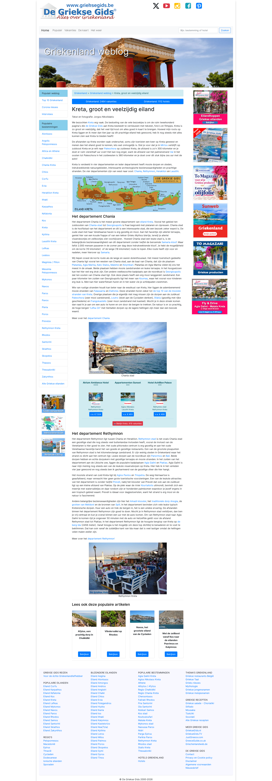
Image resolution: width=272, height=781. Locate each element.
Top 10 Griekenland (52, 100)
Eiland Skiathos (51, 727)
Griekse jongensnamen (198, 689)
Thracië (47, 750)
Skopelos (47, 355)
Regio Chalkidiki (146, 689)
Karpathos (47, 206)
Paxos (45, 300)
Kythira (45, 234)
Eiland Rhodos (51, 716)
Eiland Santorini (51, 723)
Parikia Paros (145, 737)
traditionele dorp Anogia (165, 501)
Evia (44, 185)
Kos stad (142, 713)
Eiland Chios (97, 696)
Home (45, 30)
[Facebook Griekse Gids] (188, 5)
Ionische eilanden (52, 761)
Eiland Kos (48, 696)
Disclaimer (191, 761)
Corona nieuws (50, 107)
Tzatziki (190, 713)
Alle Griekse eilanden (53, 383)
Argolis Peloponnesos (49, 142)
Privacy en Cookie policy (199, 757)
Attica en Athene (51, 151)
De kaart (83, 30)
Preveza (46, 321)
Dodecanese (50, 757)
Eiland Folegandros (101, 703)
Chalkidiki (47, 158)
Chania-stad (95, 225)
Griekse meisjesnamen (197, 693)
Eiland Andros (98, 686)
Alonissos (47, 133)
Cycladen (48, 754)
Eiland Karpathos (52, 689)
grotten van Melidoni (83, 504)
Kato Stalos (103, 264)
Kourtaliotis (147, 485)
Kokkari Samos (146, 710)
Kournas (143, 278)
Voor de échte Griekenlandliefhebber (63, 676)
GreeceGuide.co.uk (196, 740)
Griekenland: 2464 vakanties (101, 101)
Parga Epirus (145, 733)
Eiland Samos (50, 720)
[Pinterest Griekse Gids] (199, 5)
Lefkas (45, 248)
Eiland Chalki (98, 693)
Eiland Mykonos (51, 706)
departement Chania (99, 318)
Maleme (114, 264)
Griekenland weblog (100, 93)
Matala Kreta (145, 720)
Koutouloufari (145, 716)
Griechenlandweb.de (196, 744)
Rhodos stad (145, 744)
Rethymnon (149, 171)
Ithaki (45, 199)
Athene (141, 682)
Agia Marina (89, 264)
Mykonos (47, 279)
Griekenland (80, 93)
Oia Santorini (145, 706)
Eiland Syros (97, 754)
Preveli (116, 481)
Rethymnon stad (147, 438)
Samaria (105, 252)
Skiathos (46, 348)
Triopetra (139, 475)
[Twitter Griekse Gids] (156, 5)
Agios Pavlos (124, 475)
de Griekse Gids (94, 125)
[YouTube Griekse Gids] (167, 5)
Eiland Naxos (50, 710)
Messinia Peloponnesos (49, 271)
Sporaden (48, 764)
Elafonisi (113, 290)
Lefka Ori (95, 307)
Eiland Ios (96, 713)
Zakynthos (47, 376)
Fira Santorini (145, 703)
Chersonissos (145, 696)
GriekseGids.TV (194, 733)
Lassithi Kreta (49, 241)
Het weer (96, 30)
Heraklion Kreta (50, 192)
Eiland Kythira (98, 730)
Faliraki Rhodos (146, 699)
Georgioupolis (114, 225)
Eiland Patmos (98, 740)
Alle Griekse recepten (197, 720)
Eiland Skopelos (99, 747)
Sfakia (157, 297)
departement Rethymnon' (101, 538)
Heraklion (161, 171)
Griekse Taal (192, 679)
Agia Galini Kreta (147, 676)
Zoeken (225, 30)
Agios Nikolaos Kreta (149, 679)
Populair (57, 30)
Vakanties (70, 30)
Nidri (140, 730)
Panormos (156, 455)
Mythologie (192, 686)
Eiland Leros (97, 733)
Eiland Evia (97, 699)
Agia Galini (150, 462)
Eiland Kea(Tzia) (99, 727)
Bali (168, 455)
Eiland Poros (97, 744)
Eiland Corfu (50, 686)
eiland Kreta (146, 221)
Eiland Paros (50, 713)
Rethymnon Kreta (51, 328)
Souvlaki (190, 716)
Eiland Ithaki (97, 716)
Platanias (77, 264)
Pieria (45, 307)
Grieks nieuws (193, 682)
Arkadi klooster (138, 501)
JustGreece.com (194, 737)
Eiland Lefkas (50, 703)
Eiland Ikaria (97, 710)
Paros (45, 293)
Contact (190, 754)
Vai (171, 151)
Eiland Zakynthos (52, 730)
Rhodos (46, 335)
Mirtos (164, 145)
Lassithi (174, 171)
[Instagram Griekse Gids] (177, 5)
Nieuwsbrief (192, 767)
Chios (45, 171)
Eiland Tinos (97, 757)
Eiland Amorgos (99, 682)
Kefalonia (47, 213)
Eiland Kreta (49, 699)
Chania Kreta (49, 165)
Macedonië (49, 744)
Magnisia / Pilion (51, 262)
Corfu (45, 178)
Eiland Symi (97, 750)
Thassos (46, 362)
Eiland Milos (97, 737)
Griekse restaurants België (200, 676)
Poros (45, 314)
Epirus (46, 747)
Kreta (91, 122)
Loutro (114, 297)
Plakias (163, 462)
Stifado (189, 706)
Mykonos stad (145, 723)
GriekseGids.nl (193, 730)
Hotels (141, 761)
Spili (118, 504)
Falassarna (99, 290)
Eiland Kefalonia (51, 693)
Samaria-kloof (169, 242)
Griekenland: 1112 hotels (157, 101)
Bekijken (84, 654)
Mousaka (190, 710)
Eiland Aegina (98, 676)
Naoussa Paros (146, 727)
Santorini (46, 341)
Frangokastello (99, 301)
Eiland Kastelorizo (100, 723)
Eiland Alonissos (99, 679)
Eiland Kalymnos (99, 720)
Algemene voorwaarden (198, 764)
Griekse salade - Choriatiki (200, 703)
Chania (138, 171)
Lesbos (46, 255)
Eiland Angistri (98, 689)
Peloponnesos (50, 740)
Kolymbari (128, 264)
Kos (44, 220)
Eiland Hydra (98, 706)
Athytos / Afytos (147, 686)
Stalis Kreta (144, 747)
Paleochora (110, 148)
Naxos (45, 286)
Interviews (47, 114)
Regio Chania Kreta (148, 693)
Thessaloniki (48, 369)
